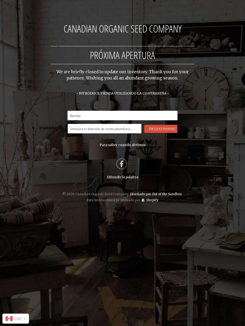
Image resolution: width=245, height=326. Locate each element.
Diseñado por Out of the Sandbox (156, 194)
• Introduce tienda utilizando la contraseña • (123, 93)
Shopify (152, 200)
